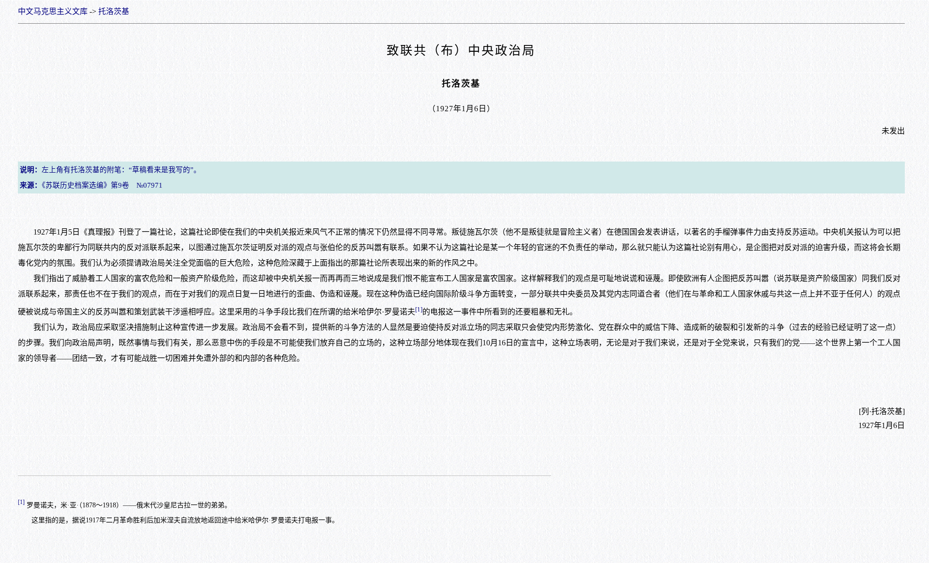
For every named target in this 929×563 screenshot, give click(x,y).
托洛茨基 (113, 11)
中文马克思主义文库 (53, 11)
